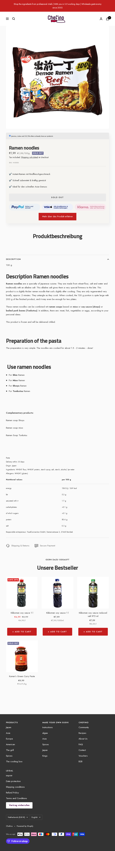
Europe (9, 738)
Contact (82, 750)
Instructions (47, 727)
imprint (9, 775)
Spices (9, 755)
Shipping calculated (29, 157)
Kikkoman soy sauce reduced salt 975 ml (93, 614)
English (35, 817)
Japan (8, 727)
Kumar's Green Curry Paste (22, 676)
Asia (8, 733)
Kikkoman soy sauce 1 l (22, 612)
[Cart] (107, 18)
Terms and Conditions (16, 798)
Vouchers (83, 755)
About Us (83, 738)
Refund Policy (12, 792)
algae (45, 733)
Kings (44, 755)
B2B (80, 761)
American (10, 744)
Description (13, 259)
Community (84, 727)
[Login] (101, 19)
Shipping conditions (15, 787)
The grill (10, 750)
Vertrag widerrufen (19, 805)
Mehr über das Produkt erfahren (57, 216)
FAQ (81, 744)
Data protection (13, 781)
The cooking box (14, 761)
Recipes (82, 733)
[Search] (13, 18)
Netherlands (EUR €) (16, 817)
